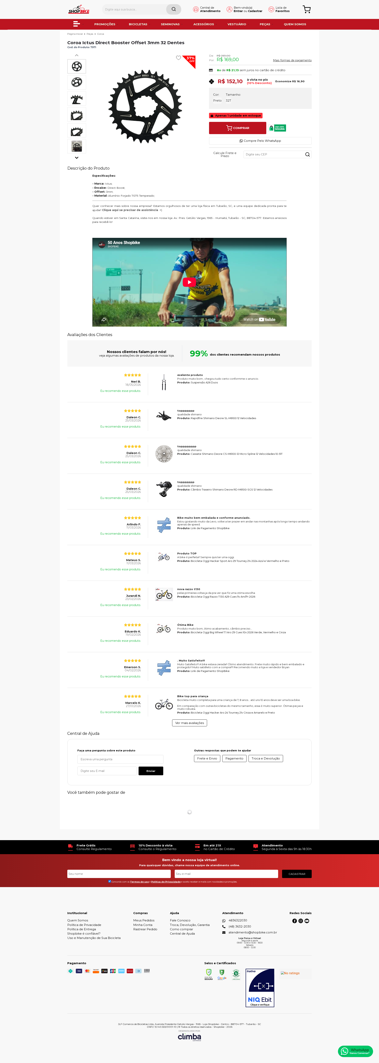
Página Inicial (75, 33)
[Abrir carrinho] (307, 9)
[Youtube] (307, 922)
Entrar (238, 11)
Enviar (150, 770)
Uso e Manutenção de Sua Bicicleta (94, 938)
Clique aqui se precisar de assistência (130, 210)
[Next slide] (77, 157)
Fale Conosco (180, 920)
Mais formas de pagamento (292, 60)
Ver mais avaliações (189, 723)
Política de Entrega (81, 929)
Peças (90, 33)
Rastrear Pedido (145, 929)
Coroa (100, 33)
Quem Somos (77, 920)
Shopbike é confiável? (83, 933)
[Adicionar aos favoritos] (178, 58)
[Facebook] (294, 922)
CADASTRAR (297, 873)
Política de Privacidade (84, 925)
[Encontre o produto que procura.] (173, 9)
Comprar (241, 128)
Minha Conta (142, 925)
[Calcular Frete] (307, 154)
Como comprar (181, 929)
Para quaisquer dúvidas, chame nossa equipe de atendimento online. (189, 865)
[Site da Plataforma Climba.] (189, 1035)
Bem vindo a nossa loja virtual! (189, 860)
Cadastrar (255, 11)
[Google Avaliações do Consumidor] (295, 974)
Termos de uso (139, 881)
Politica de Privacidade (166, 881)
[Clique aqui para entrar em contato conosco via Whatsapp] (355, 1051)
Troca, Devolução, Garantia (190, 925)
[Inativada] (260, 988)
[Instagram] (300, 922)
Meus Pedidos (143, 920)
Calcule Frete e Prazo (224, 154)
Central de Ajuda (182, 933)
